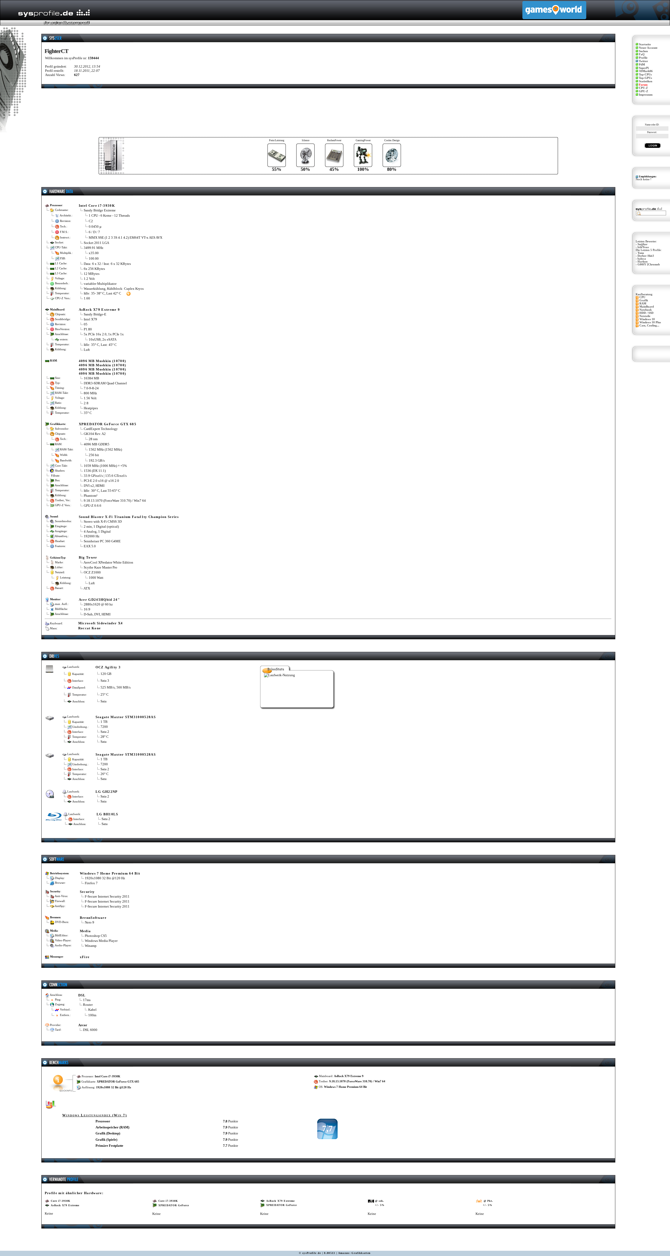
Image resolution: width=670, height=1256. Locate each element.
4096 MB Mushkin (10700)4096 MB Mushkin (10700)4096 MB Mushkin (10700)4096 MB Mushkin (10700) (102, 367)
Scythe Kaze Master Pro (100, 567)
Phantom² (90, 496)
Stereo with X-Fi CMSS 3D (103, 521)
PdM (642, 64)
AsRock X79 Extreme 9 (99, 310)
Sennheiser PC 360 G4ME (102, 541)
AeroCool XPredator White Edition (108, 562)
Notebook (645, 309)
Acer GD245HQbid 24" (99, 600)
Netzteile (644, 316)
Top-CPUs (645, 74)
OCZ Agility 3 (108, 667)
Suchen (643, 51)
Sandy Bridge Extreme (100, 210)
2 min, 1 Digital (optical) (101, 526)
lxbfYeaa (643, 247)
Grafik (643, 300)
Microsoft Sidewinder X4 (100, 623)
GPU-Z (643, 91)
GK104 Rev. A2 (95, 434)
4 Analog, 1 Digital (97, 531)
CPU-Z (643, 87)
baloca (642, 258)
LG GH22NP (107, 792)
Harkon (642, 261)
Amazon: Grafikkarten (354, 1253)
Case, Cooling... (649, 325)
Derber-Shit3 (646, 255)
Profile (643, 57)
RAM (642, 303)
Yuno (641, 253)
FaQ (642, 54)
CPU (642, 297)
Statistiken (645, 81)
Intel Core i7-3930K (97, 205)
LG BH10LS (107, 814)
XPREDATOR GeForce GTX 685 (107, 424)
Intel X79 (90, 319)
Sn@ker (642, 244)
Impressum (645, 94)
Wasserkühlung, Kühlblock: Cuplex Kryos (114, 289)
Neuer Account (648, 47)
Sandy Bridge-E (95, 314)
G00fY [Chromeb (649, 264)
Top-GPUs (645, 78)
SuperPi (644, 68)
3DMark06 (646, 71)
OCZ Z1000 (92, 572)
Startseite (645, 44)
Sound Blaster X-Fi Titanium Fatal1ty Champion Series (129, 517)
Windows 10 (647, 319)
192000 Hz (91, 536)
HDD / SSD (646, 313)
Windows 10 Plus (650, 322)
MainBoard (646, 306)
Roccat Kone (89, 628)
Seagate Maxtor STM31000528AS (126, 717)
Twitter (643, 61)
